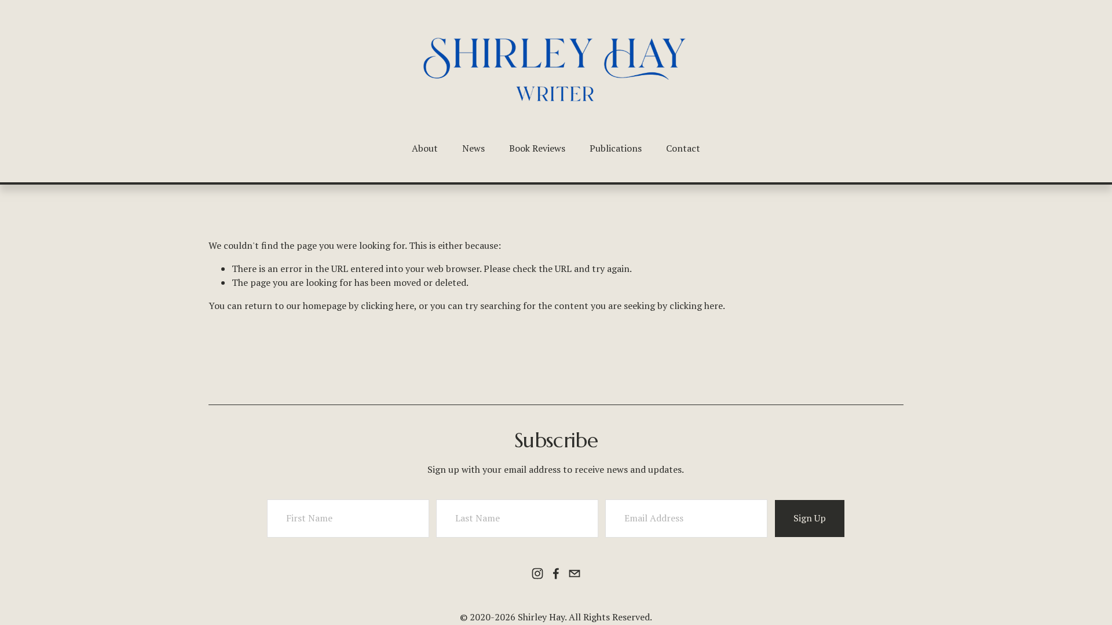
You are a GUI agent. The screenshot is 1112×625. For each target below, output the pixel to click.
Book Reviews (537, 148)
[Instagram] (537, 573)
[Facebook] (556, 573)
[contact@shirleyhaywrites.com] (574, 573)
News (473, 148)
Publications (616, 148)
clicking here (387, 305)
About (425, 148)
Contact (683, 148)
